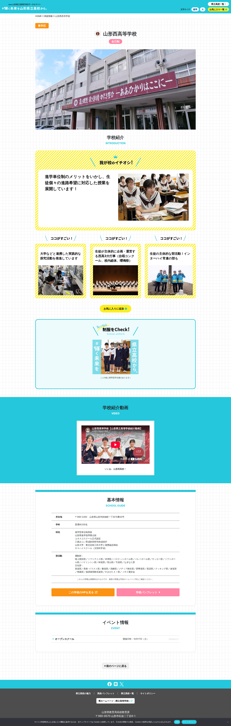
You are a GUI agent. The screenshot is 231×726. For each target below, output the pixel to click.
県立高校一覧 (217, 4)
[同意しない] (227, 722)
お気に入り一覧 (216, 9)
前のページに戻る (116, 666)
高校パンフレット (105, 693)
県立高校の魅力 (83, 693)
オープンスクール (64, 639)
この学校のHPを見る (81, 592)
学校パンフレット (146, 592)
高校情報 (48, 16)
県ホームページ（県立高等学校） (115, 701)
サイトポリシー (147, 693)
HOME (38, 16)
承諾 (177, 722)
